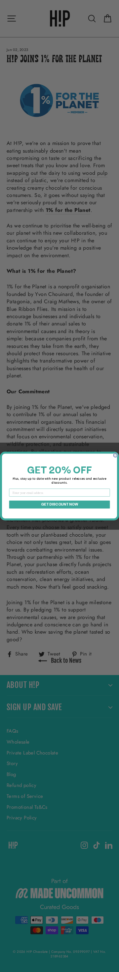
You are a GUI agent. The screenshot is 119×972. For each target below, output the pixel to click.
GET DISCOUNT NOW (59, 505)
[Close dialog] (115, 455)
